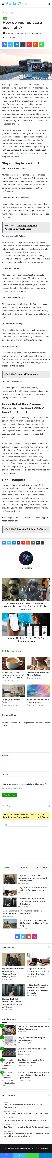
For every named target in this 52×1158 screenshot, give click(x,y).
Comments (42, 867)
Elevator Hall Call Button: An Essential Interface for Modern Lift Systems (32, 901)
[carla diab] (16, 3)
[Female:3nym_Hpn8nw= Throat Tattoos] (38, 663)
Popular (24, 867)
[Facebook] (4, 543)
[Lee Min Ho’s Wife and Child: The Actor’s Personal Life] (9, 1030)
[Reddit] (28, 543)
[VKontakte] (33, 543)
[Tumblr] (18, 543)
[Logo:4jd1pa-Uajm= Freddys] (13, 691)
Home (6, 13)
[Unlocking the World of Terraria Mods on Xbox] (9, 1052)
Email (5, 765)
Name (5, 756)
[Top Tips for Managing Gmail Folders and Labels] (9, 1064)
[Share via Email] (38, 543)
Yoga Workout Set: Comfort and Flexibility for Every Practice (38, 971)
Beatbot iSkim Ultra (33, 456)
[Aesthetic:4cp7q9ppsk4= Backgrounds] (38, 691)
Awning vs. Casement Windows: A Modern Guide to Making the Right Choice (33, 1075)
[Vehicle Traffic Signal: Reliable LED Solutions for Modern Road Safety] (10, 923)
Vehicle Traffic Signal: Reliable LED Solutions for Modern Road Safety (33, 923)
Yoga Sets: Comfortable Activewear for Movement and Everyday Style (32, 878)
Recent (8, 867)
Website (5, 775)
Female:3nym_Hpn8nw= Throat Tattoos (38, 674)
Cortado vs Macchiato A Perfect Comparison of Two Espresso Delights (13, 675)
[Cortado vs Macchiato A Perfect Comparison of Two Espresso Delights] (13, 663)
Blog (12, 13)
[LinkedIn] (14, 543)
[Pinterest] (23, 543)
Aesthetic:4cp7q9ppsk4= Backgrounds (38, 701)
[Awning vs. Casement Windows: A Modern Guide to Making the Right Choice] (9, 1079)
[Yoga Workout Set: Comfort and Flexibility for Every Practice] (10, 891)
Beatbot (19, 153)
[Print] (42, 543)
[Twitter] (9, 543)
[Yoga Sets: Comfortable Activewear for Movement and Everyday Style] (10, 879)
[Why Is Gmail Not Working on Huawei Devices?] (9, 1041)
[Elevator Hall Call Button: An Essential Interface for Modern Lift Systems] (10, 902)
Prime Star (26, 568)
